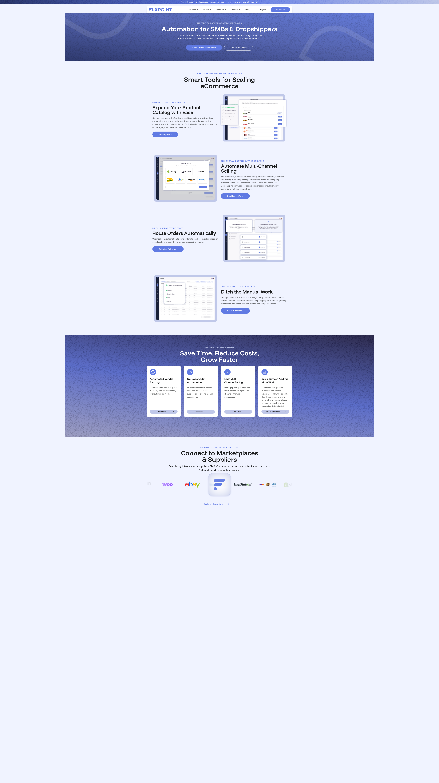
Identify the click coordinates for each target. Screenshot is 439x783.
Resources (220, 10)
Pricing (247, 10)
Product (206, 10)
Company (234, 10)
